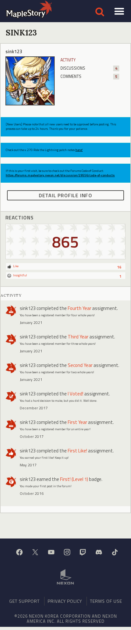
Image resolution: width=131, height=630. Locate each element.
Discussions (88, 68)
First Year (77, 422)
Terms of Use (106, 601)
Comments (88, 76)
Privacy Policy (65, 601)
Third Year (78, 336)
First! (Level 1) (74, 479)
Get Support (24, 601)
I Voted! (75, 393)
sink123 (28, 308)
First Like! (77, 450)
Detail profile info (65, 195)
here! (79, 150)
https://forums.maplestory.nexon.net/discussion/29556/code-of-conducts (60, 175)
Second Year (80, 365)
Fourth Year (79, 308)
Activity (68, 60)
